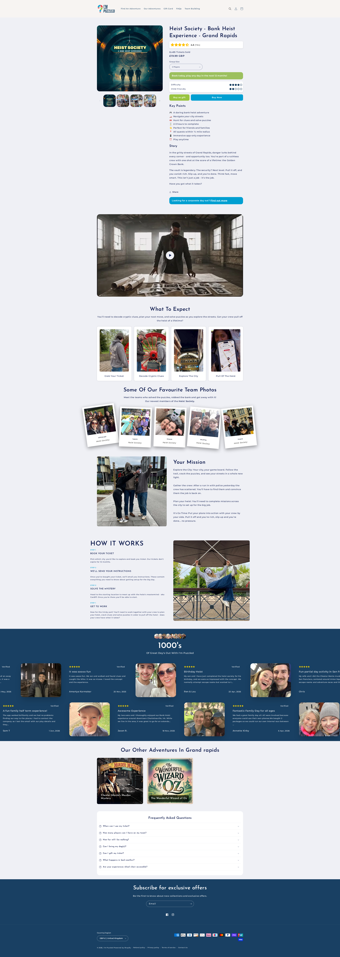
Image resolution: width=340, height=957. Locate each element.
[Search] (230, 9)
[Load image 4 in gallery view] (150, 101)
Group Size (174, 62)
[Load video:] (170, 255)
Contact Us (183, 947)
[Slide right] (160, 101)
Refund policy (139, 947)
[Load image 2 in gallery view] (123, 101)
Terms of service (169, 947)
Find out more (219, 200)
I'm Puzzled (108, 948)
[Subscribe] (191, 904)
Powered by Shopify (122, 948)
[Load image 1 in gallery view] (109, 101)
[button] (242, 9)
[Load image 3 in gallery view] (136, 101)
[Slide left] (100, 101)
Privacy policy (153, 947)
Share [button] (175, 192)
